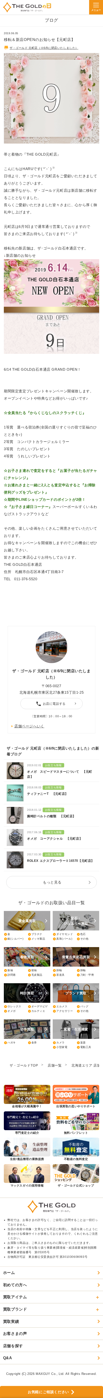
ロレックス (12, 1006)
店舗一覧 (55, 1065)
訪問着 (10, 975)
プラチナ (35, 934)
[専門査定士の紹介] (27, 1123)
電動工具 (84, 1047)
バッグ (83, 1006)
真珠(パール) (62, 939)
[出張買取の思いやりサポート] (76, 1097)
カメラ (59, 1042)
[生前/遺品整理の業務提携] (27, 1149)
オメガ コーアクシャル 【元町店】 (54, 838)
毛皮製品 (35, 975)
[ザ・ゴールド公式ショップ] (76, 1176)
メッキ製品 (36, 939)
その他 (83, 939)
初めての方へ (15, 1285)
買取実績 (11, 1321)
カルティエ (36, 1011)
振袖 (8, 970)
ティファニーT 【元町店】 (47, 794)
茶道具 (59, 975)
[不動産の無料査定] (76, 1149)
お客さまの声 (15, 1334)
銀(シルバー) (13, 939)
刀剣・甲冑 (85, 975)
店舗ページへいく (29, 726)
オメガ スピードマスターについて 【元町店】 (59, 774)
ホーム (9, 1273)
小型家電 (60, 1047)
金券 (32, 1042)
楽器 (81, 1042)
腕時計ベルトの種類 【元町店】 (51, 816)
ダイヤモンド (63, 934)
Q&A (7, 1358)
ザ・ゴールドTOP (24, 1065)
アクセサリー (63, 1011)
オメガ (10, 1011)
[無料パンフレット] (76, 1123)
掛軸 (57, 970)
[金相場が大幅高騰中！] (27, 1097)
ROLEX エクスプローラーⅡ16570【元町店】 (60, 861)
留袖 (32, 970)
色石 (81, 934)
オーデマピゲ (38, 1006)
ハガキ (10, 1042)
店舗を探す (13, 1346)
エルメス (60, 1006)
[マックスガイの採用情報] (27, 1176)
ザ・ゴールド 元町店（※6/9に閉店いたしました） (44, 48)
